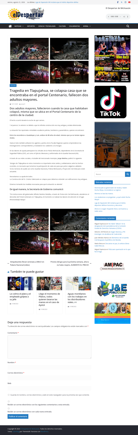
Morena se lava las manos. (104, 194)
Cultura (62, 26)
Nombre (12, 362)
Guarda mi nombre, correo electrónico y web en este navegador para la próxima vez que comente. (49, 395)
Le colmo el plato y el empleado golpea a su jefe (20, 296)
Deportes (31, 26)
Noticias (17, 26)
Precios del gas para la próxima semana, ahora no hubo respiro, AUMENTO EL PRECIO (70, 263)
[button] (22, 26)
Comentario (13, 333)
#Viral (85, 26)
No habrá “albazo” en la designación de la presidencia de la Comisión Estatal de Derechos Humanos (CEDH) (110, 226)
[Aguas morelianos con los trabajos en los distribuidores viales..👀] (78, 278)
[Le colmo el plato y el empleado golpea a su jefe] (20, 278)
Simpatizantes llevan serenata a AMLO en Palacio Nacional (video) (27, 263)
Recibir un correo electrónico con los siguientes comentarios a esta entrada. (39, 404)
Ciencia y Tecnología (46, 26)
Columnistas (74, 26)
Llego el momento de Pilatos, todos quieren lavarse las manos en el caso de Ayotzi (49, 299)
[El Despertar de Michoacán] (10, 26)
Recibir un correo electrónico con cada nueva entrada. (30, 411)
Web (9, 383)
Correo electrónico (16, 373)
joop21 (23, 104)
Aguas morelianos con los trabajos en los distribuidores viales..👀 (77, 298)
